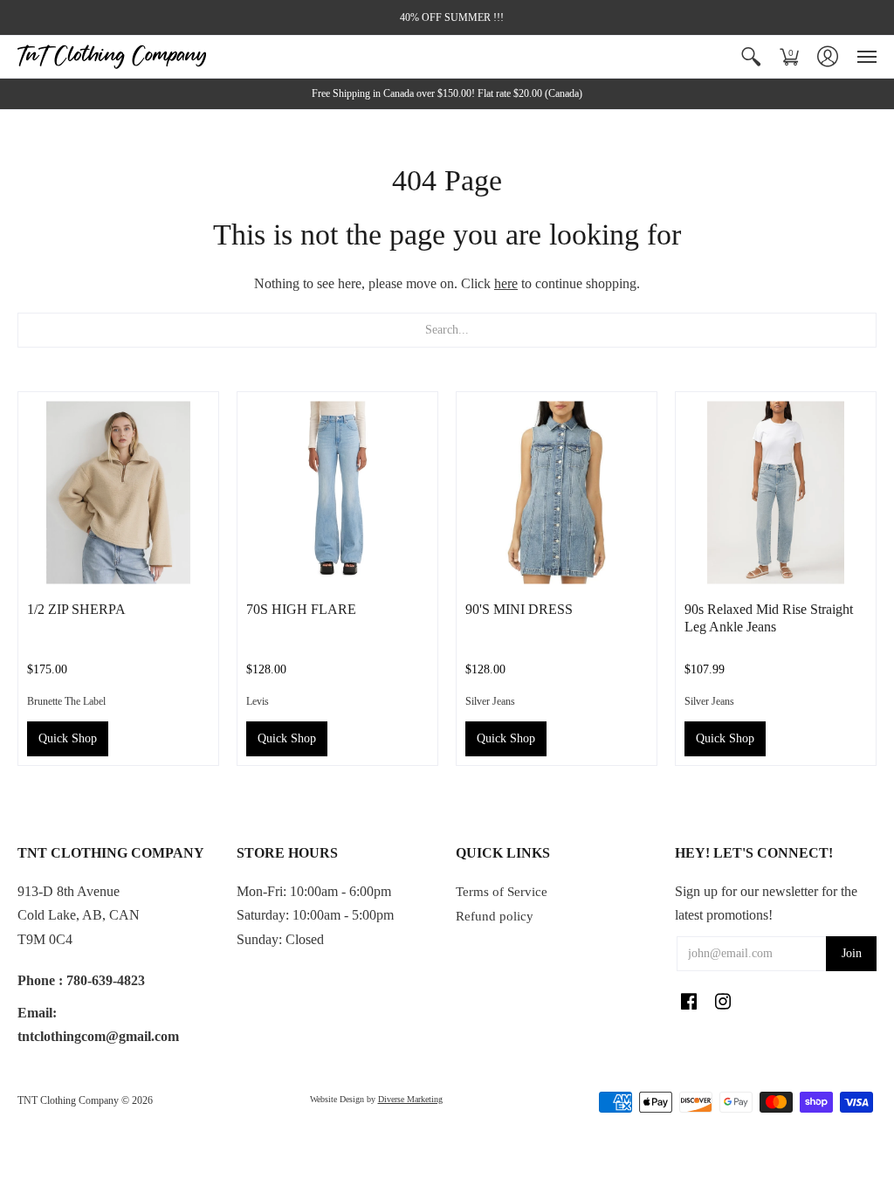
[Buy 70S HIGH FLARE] (337, 492)
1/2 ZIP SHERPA (76, 609)
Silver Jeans (490, 701)
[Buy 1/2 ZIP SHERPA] (118, 492)
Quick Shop (67, 738)
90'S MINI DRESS (519, 609)
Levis (257, 701)
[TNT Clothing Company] (111, 57)
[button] (751, 57)
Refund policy (494, 916)
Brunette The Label (66, 701)
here (506, 283)
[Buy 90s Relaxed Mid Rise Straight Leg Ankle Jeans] (775, 492)
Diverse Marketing (410, 1099)
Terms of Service (501, 892)
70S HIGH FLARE (301, 609)
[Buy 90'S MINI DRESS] (556, 492)
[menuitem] (751, 57)
